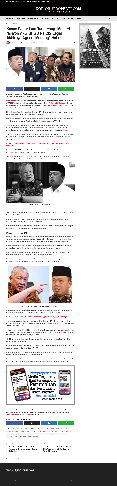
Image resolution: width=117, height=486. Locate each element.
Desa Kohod (13, 152)
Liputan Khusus (60, 18)
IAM (47, 428)
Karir (55, 1)
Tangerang (23, 436)
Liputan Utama (20, 18)
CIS (43, 428)
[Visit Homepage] (58, 10)
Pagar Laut (68, 431)
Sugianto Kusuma (12, 436)
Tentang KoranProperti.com (18, 1)
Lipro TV (78, 18)
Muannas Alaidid (63, 330)
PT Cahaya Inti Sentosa (56, 103)
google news (27, 414)
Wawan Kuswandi (17, 43)
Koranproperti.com (12, 431)
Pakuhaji (25, 434)
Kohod (67, 428)
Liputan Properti (33, 18)
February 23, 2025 (30, 43)
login (12, 459)
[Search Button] (110, 18)
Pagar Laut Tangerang (13, 434)
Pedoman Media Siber (46, 1)
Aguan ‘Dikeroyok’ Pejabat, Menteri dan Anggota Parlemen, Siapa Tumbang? (40, 317)
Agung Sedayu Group (23, 428)
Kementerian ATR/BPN (57, 428)
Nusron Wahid (17, 112)
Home (7, 23)
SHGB (63, 434)
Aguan (12, 428)
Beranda (8, 1)
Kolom (70, 18)
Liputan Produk (47, 18)
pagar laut (40, 119)
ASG (32, 428)
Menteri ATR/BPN (36, 431)
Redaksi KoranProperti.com (33, 1)
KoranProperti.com (13, 101)
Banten (38, 428)
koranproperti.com (12, 414)
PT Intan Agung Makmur (52, 434)
